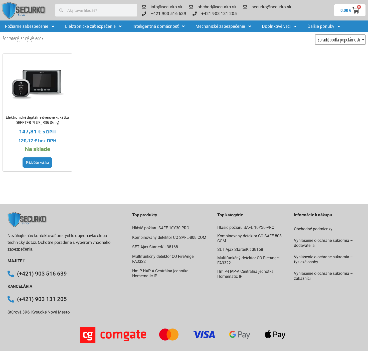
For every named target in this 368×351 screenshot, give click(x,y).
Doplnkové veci (276, 26)
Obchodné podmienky (313, 229)
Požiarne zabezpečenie (26, 26)
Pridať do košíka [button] (37, 162)
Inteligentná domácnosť (155, 26)
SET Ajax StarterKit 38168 (155, 247)
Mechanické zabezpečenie (220, 26)
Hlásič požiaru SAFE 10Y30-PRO (160, 228)
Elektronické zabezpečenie (90, 26)
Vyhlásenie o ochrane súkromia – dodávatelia (323, 243)
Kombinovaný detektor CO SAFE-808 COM (169, 237)
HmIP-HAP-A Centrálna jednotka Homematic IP (160, 273)
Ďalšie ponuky (320, 26)
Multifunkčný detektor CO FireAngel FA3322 (163, 259)
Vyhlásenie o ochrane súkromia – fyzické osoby (323, 259)
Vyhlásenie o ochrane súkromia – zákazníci (323, 276)
